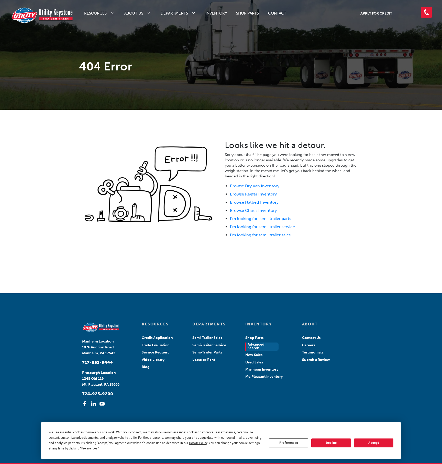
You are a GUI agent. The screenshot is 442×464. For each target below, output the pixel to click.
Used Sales (254, 362)
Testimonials (312, 352)
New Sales (253, 355)
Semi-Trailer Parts (207, 352)
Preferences (288, 443)
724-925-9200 (97, 393)
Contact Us (311, 338)
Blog (145, 367)
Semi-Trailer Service (209, 345)
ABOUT (309, 324)
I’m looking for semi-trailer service (262, 226)
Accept (373, 443)
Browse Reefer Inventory (253, 194)
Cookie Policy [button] (198, 443)
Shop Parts (247, 13)
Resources (95, 13)
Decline (331, 443)
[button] (426, 12)
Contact (277, 13)
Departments (174, 13)
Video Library (153, 360)
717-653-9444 (97, 362)
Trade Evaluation (156, 345)
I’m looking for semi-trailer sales (260, 235)
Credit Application (157, 338)
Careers (308, 345)
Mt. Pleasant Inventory (264, 376)
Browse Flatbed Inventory (254, 202)
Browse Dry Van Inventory (254, 186)
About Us (133, 13)
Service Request (155, 352)
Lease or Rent (203, 360)
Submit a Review (316, 360)
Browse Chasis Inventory (253, 210)
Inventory (216, 13)
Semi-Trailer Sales (207, 338)
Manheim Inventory (261, 369)
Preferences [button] (89, 448)
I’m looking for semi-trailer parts (260, 218)
